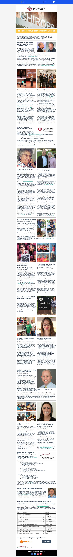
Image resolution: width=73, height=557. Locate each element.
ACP (31, 107)
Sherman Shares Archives (39, 551)
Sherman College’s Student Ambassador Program (44, 448)
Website (30, 551)
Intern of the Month (26, 494)
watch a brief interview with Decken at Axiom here (25, 105)
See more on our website (29, 145)
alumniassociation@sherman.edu (35, 134)
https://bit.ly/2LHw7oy (32, 56)
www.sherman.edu (21, 546)
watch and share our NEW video (25, 285)
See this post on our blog (48, 215)
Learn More (46, 541)
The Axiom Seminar (21, 113)
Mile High (51, 96)
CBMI (29, 381)
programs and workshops (43, 506)
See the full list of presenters (47, 65)
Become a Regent (32, 482)
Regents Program (33, 457)
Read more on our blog (25, 214)
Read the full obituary (28, 181)
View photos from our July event (26, 292)
